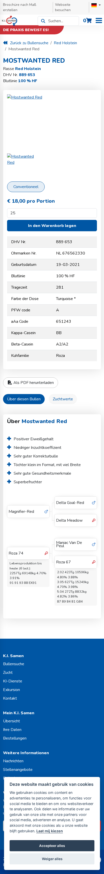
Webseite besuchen (63, 7)
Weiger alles (52, 859)
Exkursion (11, 690)
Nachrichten (13, 761)
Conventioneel (25, 187)
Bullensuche (13, 664)
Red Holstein (65, 43)
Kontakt (10, 698)
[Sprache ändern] (96, 5)
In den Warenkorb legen (52, 225)
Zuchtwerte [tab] (63, 399)
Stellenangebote (18, 769)
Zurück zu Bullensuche (29, 43)
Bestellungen (15, 738)
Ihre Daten (12, 729)
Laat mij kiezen (49, 831)
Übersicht (11, 721)
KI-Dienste (12, 681)
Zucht (8, 672)
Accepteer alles (52, 846)
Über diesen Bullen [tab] (24, 399)
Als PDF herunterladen (33, 382)
